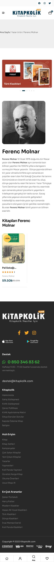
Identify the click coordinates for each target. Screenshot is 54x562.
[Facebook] (39, 3)
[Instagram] (44, 3)
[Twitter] (50, 3)
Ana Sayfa (5, 32)
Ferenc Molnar (8, 276)
